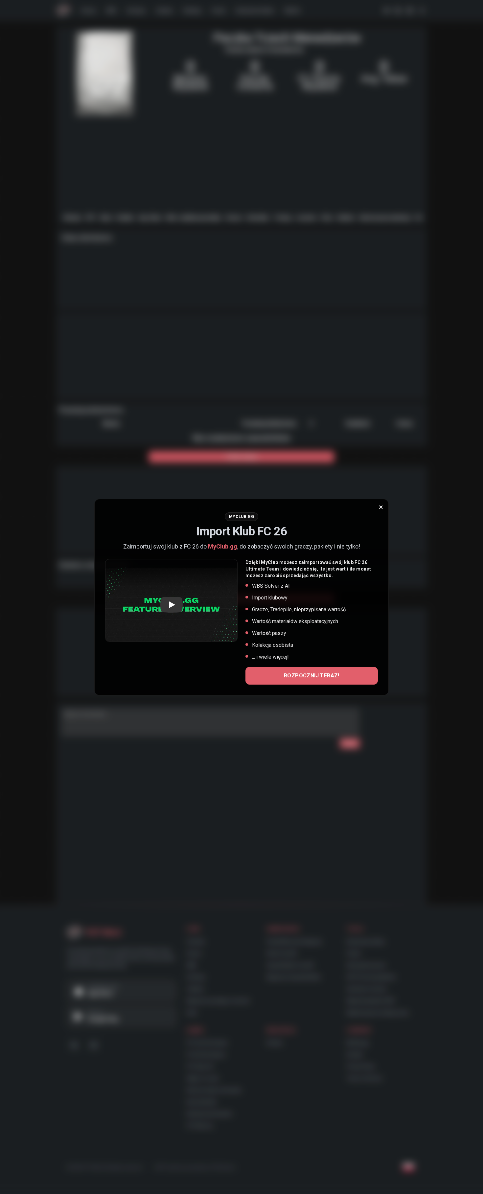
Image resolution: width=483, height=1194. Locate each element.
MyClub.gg (222, 546)
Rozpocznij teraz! (311, 675)
